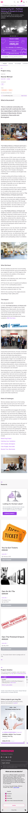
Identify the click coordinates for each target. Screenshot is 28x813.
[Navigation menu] (26, 1)
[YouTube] (6, 757)
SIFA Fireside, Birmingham (8, 444)
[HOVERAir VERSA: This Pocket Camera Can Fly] (13, 717)
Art (2, 84)
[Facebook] (1, 757)
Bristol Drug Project (6, 438)
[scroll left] (2, 27)
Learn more (13, 682)
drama (10, 90)
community (4, 90)
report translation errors (12, 767)
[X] (4, 757)
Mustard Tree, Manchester (8, 449)
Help (12, 673)
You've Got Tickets (10, 548)
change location (21, 5)
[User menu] (23, 2)
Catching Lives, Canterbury (8, 441)
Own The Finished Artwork (13, 637)
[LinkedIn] (10, 757)
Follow (14, 50)
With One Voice (11, 318)
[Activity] (21, 1)
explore (15, 703)
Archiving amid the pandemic (12, 56)
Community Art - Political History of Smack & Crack (12, 10)
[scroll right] (25, 27)
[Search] (14, 2)
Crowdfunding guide (21, 673)
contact (8, 79)
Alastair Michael (6, 13)
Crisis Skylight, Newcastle (8, 446)
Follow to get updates (7, 685)
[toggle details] (24, 742)
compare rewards (9, 513)
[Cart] (18, 2)
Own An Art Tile (8, 591)
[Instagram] (8, 757)
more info (3, 79)
